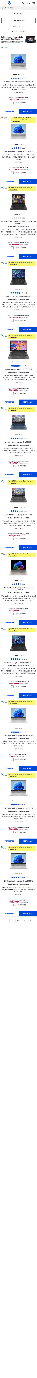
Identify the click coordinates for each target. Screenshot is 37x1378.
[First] (6, 920)
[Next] (24, 920)
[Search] (23, 3)
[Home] (9, 3)
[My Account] (29, 3)
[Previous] (12, 920)
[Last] (30, 920)
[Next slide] (25, 62)
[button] (23, 120)
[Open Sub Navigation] (3, 3)
